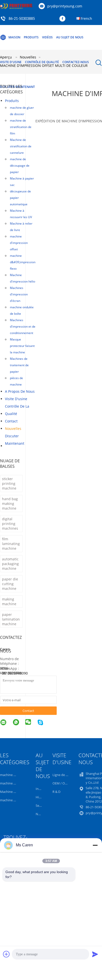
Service (41, 805)
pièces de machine (16, 381)
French (86, 18)
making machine (9, 601)
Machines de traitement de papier (19, 365)
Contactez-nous (75, 62)
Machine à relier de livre (21, 226)
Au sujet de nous (69, 37)
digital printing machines (10, 524)
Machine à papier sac (22, 181)
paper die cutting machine (10, 584)
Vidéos (47, 37)
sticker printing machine (9, 483)
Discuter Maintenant (14, 440)
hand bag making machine (10, 503)
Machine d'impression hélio (22, 278)
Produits (31, 37)
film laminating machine (11, 544)
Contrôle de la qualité (17, 410)
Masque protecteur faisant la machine (22, 345)
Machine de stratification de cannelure (20, 146)
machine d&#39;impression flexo (22, 262)
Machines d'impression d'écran (19, 294)
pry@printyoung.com (64, 6)
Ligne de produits (65, 775)
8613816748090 (15, 673)
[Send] (95, 954)
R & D (56, 791)
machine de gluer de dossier (22, 110)
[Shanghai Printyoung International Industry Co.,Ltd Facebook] (63, 19)
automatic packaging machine (10, 564)
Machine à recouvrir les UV (21, 213)
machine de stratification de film (20, 126)
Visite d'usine (11, 62)
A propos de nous (20, 391)
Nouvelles (13, 428)
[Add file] (6, 954)
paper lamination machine (11, 619)
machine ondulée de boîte (22, 310)
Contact (11, 421)
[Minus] (95, 845)
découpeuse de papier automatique (20, 197)
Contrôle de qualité (42, 62)
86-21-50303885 (22, 19)
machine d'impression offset (19, 242)
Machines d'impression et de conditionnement (22, 326)
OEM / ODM (61, 783)
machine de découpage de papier (19, 165)
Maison (14, 37)
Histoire (41, 797)
